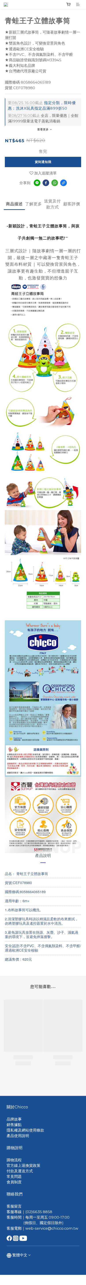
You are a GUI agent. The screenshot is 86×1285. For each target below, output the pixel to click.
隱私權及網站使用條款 (25, 1130)
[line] (37, 183)
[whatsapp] (54, 183)
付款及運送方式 (20, 1171)
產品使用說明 (18, 1135)
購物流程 (14, 1160)
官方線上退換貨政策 (23, 1165)
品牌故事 (14, 1119)
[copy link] (63, 183)
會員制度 (14, 1182)
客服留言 (14, 1206)
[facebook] (46, 183)
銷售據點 (14, 1124)
